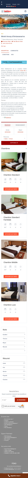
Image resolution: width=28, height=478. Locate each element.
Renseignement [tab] (20, 125)
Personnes (6, 137)
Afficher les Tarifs (11, 189)
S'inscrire (14, 4)
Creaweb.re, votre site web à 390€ (12, 453)
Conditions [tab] (5, 54)
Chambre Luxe (10, 305)
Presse (5, 426)
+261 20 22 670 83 (7, 43)
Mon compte (7, 439)
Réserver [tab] (7, 125)
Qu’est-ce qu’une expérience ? (11, 423)
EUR (18, 4)
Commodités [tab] (14, 50)
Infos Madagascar (8, 424)
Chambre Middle (11, 262)
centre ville (23, 70)
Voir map (3, 46)
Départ (20, 130)
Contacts (6, 420)
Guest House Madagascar (10, 448)
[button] (25, 26)
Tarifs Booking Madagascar (10, 437)
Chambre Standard (12, 175)
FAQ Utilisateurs (8, 427)
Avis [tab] (12, 54)
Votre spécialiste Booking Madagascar (14, 466)
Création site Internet (9, 451)
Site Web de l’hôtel (18, 41)
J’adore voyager (7, 450)
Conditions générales (9, 422)
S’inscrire (6, 440)
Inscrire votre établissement (16, 473)
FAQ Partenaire (7, 436)
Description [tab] (5, 50)
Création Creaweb (6, 473)
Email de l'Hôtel (7, 41)
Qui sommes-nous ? (8, 419)
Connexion (8, 4)
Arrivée (7, 130)
